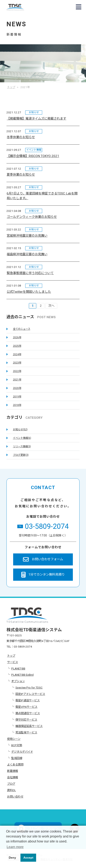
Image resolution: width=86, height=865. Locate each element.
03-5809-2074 (44, 526)
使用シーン (13, 738)
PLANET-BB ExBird (22, 674)
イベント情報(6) (22, 438)
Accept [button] (28, 857)
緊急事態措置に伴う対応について (30, 273)
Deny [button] (12, 857)
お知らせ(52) (20, 429)
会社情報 (12, 777)
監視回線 (16, 758)
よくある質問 (15, 764)
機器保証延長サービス (29, 726)
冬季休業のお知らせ (21, 137)
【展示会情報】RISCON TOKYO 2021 (33, 156)
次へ (51, 306)
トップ (11, 655)
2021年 (17, 379)
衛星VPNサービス (26, 706)
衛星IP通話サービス (27, 700)
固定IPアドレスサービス (30, 694)
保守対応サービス (26, 719)
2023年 (17, 362)
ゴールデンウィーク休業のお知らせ (32, 217)
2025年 (17, 345)
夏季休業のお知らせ (21, 174)
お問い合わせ (15, 796)
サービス (12, 662)
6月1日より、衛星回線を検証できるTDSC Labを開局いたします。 (42, 196)
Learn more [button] (15, 847)
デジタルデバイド (22, 751)
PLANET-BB (18, 668)
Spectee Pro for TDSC (29, 687)
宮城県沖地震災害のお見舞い (27, 236)
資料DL (11, 790)
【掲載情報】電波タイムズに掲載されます (36, 118)
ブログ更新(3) (21, 454)
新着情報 (12, 771)
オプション (18, 681)
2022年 (17, 371)
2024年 (17, 354)
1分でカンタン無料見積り (46, 574)
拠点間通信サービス (27, 713)
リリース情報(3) (22, 446)
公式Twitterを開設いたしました (29, 292)
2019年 (17, 396)
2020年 (17, 388)
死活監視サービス (26, 732)
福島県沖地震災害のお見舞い (27, 254)
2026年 (17, 337)
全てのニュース (21, 329)
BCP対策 (16, 745)
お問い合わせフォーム (47, 559)
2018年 (17, 405)
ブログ (11, 783)
